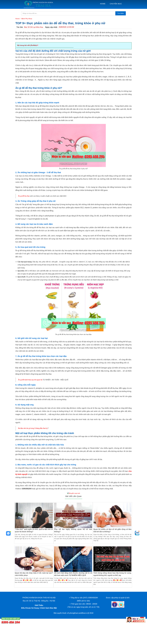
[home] (38, 4)
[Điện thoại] (11, 620)
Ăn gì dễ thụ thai (23, 196)
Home (102, 4)
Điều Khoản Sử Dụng (30, 608)
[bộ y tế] (114, 604)
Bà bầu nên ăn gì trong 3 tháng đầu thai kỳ (33, 428)
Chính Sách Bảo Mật (48, 608)
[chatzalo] (137, 533)
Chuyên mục (116, 4)
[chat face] (8, 533)
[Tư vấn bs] (135, 620)
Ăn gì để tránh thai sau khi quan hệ (30, 380)
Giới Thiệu (39, 605)
